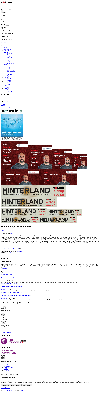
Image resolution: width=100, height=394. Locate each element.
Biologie (9, 83)
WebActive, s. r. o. (24, 390)
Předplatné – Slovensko (9, 371)
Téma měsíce (7, 50)
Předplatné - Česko (8, 367)
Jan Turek (3, 289)
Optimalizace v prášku (8, 278)
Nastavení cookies (5, 388)
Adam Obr (3, 280)
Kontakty (9, 67)
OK (2, 11)
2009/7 (11, 233)
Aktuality (9, 253)
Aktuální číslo (7, 49)
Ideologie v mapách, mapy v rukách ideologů (15, 295)
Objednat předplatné (6, 332)
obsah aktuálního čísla (7, 108)
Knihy (8, 87)
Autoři (8, 69)
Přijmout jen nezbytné (16, 385)
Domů (5, 47)
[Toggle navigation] (1, 45)
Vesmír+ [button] (6, 77)
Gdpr (8, 76)
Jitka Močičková (5, 298)
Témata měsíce (10, 56)
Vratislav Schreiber (5, 230)
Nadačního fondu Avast (16, 392)
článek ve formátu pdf (13, 248)
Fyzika (8, 84)
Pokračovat (3, 42)
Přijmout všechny (5, 385)
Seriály (8, 61)
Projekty (9, 78)
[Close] (1, 19)
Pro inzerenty (10, 74)
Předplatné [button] (6, 88)
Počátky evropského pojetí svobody (12, 286)
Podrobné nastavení (26, 385)
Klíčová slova (10, 63)
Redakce (9, 66)
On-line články (10, 54)
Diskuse (9, 80)
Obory (8, 60)
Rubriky (9, 59)
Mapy (3, 105)
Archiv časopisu (11, 53)
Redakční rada (10, 70)
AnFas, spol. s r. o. (9, 390)
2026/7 (3, 98)
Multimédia (9, 57)
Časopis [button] (6, 52)
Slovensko (9, 91)
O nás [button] (5, 64)
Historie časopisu (11, 71)
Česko (8, 90)
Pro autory (9, 73)
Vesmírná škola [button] (7, 81)
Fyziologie (19, 251)
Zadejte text (3, 4)
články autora (4, 268)
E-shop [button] (5, 85)
